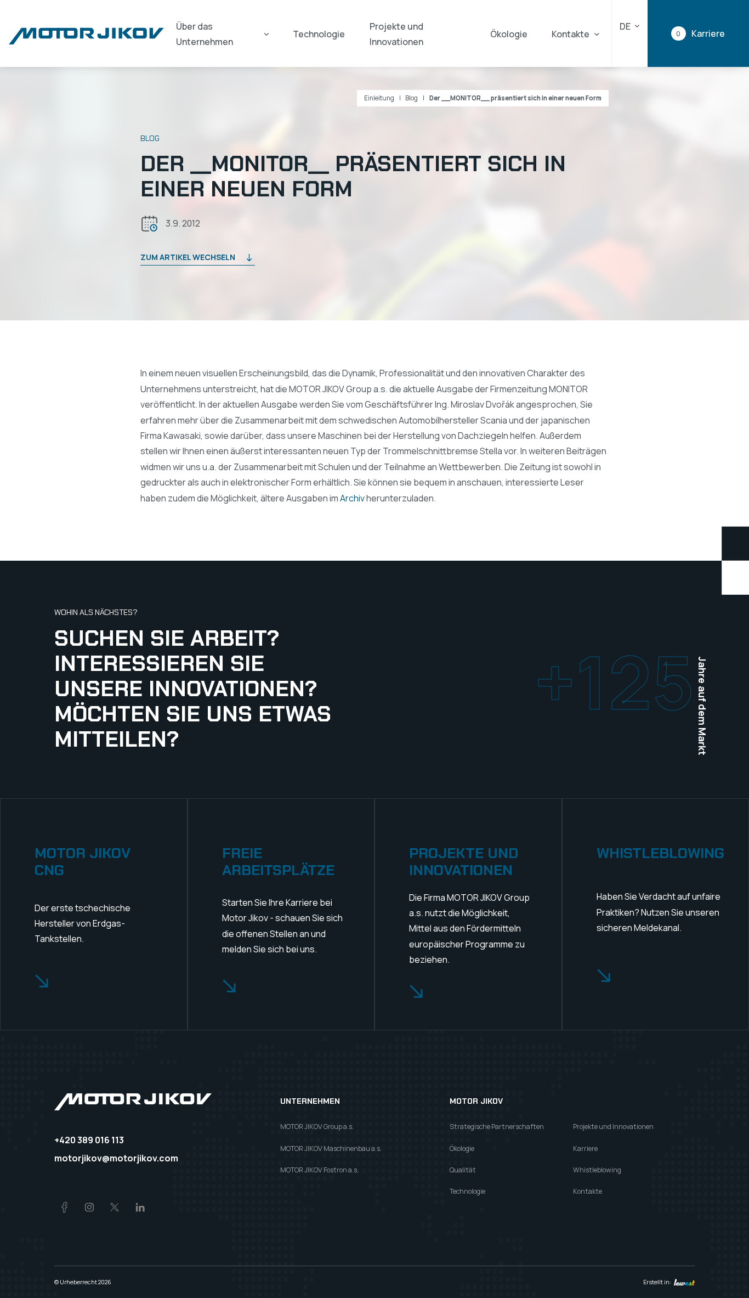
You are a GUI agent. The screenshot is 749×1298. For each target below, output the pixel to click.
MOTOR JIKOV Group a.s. (317, 1126)
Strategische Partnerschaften (497, 1126)
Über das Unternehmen (204, 34)
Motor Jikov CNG (82, 861)
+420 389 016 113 (89, 1140)
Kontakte (570, 34)
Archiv (352, 498)
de (625, 26)
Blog (411, 98)
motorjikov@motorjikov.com (116, 1158)
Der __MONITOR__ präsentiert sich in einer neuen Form (515, 98)
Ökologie (508, 34)
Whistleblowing (660, 853)
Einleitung (379, 98)
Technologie (319, 34)
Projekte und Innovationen (396, 34)
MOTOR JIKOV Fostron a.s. (319, 1170)
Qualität (463, 1170)
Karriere (585, 1148)
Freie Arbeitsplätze (278, 861)
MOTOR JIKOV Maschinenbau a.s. (331, 1148)
